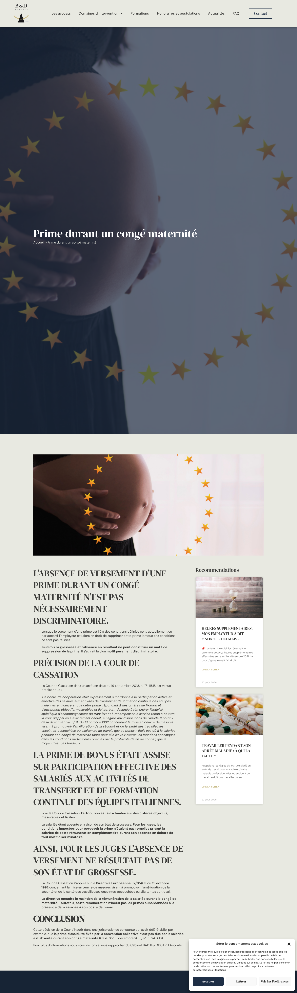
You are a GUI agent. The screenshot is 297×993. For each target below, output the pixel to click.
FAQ (236, 13)
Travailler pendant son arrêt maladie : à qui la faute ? (226, 751)
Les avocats (61, 13)
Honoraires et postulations (178, 13)
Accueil (38, 242)
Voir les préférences (275, 981)
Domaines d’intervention (98, 13)
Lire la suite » (210, 669)
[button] (289, 944)
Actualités (216, 13)
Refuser (241, 981)
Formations (140, 13)
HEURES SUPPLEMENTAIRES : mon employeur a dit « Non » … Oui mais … (228, 634)
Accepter (208, 981)
